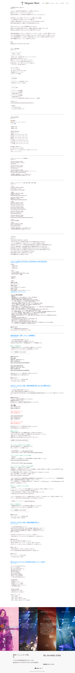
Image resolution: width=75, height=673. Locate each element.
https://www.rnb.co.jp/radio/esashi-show (19, 199)
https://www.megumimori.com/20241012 (20, 362)
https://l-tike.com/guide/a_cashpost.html (20, 475)
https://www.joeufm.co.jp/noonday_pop (19, 195)
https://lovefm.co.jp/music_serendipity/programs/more (22, 217)
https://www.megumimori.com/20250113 (20, 370)
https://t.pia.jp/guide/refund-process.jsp (19, 460)
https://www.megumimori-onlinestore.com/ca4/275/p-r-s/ (22, 102)
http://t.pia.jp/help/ (28, 463)
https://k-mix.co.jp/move (15, 225)
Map (28, 273)
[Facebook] (42, 668)
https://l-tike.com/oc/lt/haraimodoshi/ (25, 493)
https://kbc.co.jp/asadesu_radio (17, 204)
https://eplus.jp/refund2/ (27, 450)
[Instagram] (40, 668)
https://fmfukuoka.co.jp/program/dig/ (18, 209)
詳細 (21, 274)
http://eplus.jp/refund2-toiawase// (35, 452)
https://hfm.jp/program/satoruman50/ (18, 172)
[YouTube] (37, 668)
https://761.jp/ (13, 163)
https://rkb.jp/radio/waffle (16, 213)
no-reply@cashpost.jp (56, 481)
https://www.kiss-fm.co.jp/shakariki (17, 189)
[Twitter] (38, 668)
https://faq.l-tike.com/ (30, 501)
